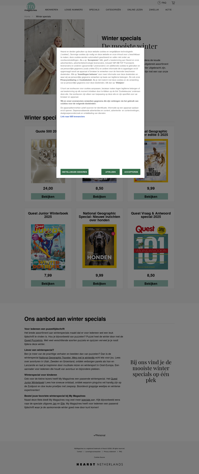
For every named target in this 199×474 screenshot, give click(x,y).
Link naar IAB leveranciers (73, 116)
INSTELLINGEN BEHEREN (74, 172)
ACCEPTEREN (131, 172)
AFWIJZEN (110, 172)
